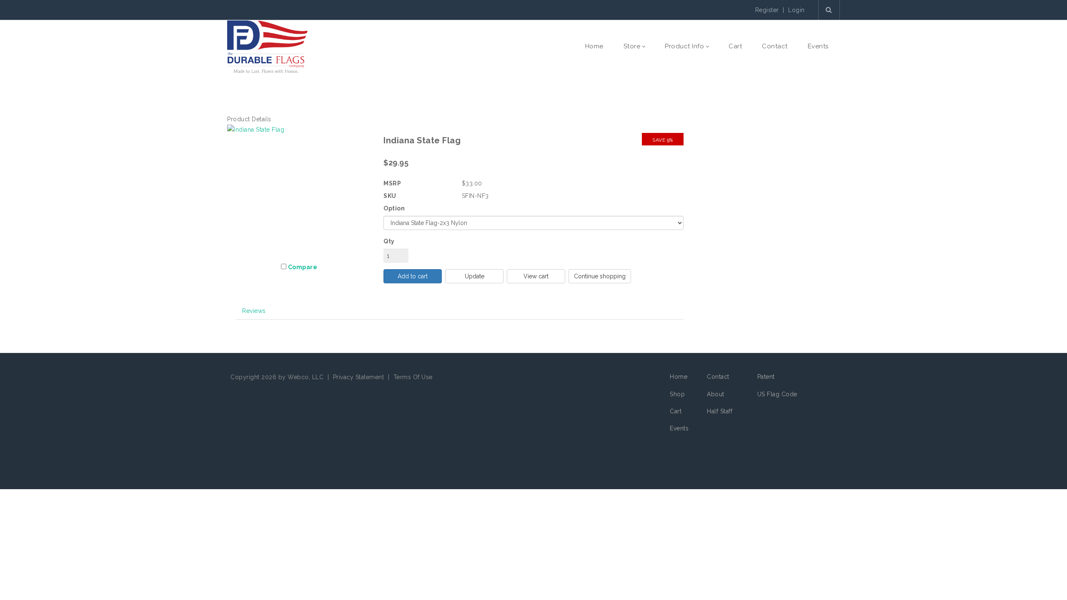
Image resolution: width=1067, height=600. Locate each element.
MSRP (392, 183)
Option (394, 208)
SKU (389, 195)
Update (474, 276)
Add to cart (413, 276)
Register (767, 10)
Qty (389, 241)
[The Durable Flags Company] (267, 46)
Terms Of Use (413, 377)
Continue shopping (600, 276)
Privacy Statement (358, 377)
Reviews (254, 311)
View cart (536, 276)
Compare (303, 267)
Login (796, 10)
